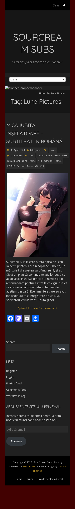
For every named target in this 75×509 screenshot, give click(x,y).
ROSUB (11, 166)
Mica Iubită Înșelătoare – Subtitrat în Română (34, 133)
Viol (42, 166)
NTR (40, 160)
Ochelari (48, 160)
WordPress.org (15, 396)
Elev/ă (57, 155)
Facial (65, 155)
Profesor (58, 160)
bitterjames (35, 150)
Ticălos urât (32, 166)
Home (42, 93)
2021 (31, 155)
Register (11, 371)
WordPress (29, 466)
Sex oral (21, 166)
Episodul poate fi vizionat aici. (37, 308)
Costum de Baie (44, 155)
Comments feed (16, 389)
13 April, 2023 (17, 150)
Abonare (16, 441)
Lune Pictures (28, 160)
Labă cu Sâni (13, 160)
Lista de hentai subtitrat (50, 478)
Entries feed (14, 383)
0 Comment (16, 155)
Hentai (53, 150)
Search (10, 342)
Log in (10, 377)
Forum (29, 478)
